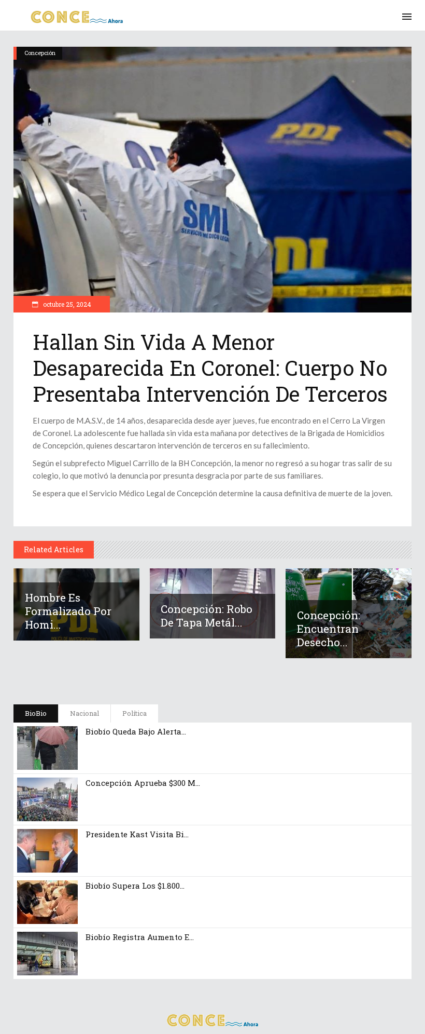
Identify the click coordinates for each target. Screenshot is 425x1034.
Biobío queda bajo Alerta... (136, 731)
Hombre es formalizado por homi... (68, 611)
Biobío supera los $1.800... (135, 885)
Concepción (39, 53)
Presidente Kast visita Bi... (137, 834)
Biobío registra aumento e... (140, 937)
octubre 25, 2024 (66, 304)
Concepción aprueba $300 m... (143, 783)
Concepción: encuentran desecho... (328, 628)
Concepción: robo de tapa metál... (206, 616)
